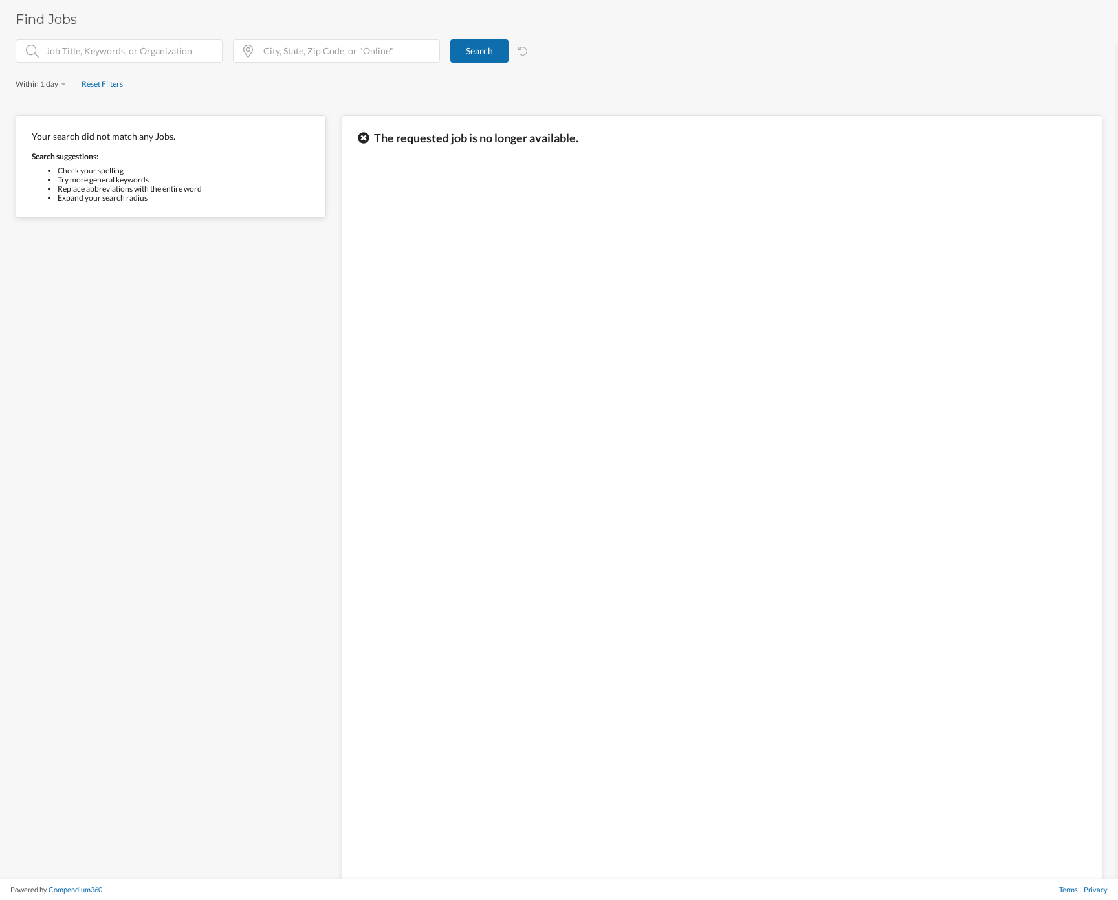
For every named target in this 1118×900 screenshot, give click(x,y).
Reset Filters (102, 84)
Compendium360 (75, 889)
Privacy (1096, 889)
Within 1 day (37, 84)
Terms (1068, 889)
